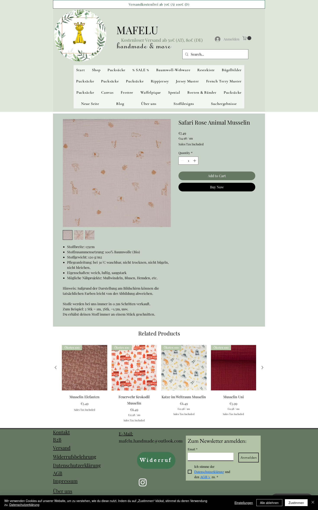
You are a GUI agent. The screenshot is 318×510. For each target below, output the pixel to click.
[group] (159, 383)
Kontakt (61, 432)
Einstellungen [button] (243, 502)
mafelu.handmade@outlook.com (151, 441)
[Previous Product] (55, 367)
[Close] (312, 503)
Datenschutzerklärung (77, 465)
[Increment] (195, 160)
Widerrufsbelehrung (74, 456)
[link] (247, 38)
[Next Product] (262, 367)
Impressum (65, 481)
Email (193, 449)
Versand (62, 447)
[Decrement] (182, 160)
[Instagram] (142, 482)
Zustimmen (296, 502)
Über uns (62, 491)
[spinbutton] (188, 160)
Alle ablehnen (269, 502)
